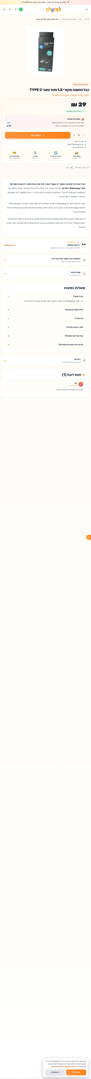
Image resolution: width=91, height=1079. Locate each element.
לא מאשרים (55, 1072)
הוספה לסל (36, 135)
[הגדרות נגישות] (88, 537)
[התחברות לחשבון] (10, 9)
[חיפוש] (15, 9)
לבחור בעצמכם (70, 1067)
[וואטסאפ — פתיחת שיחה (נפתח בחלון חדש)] (21, 9)
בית (86, 19)
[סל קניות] (4, 9)
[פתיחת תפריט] (86, 9)
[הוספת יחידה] (74, 135)
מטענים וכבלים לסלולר (68, 19)
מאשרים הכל (76, 1072)
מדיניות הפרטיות (57, 1067)
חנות (80, 19)
